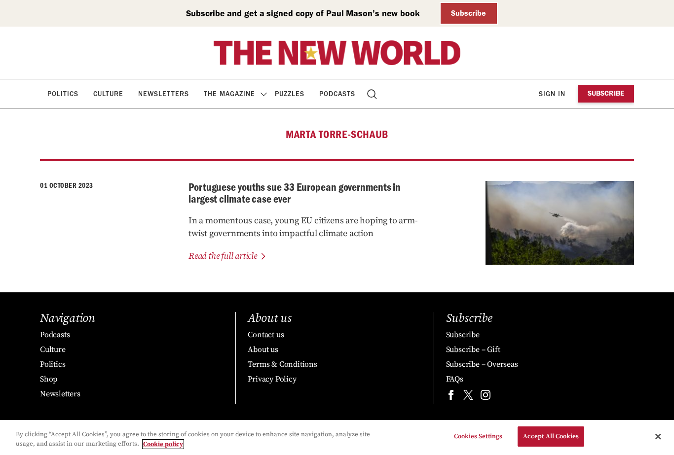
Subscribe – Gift (473, 349)
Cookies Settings (478, 436)
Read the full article (222, 256)
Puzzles (289, 94)
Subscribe (468, 13)
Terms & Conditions (282, 364)
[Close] (658, 436)
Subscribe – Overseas (482, 364)
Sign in (552, 94)
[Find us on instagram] (485, 397)
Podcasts (337, 94)
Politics (62, 94)
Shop (48, 379)
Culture (108, 94)
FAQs (454, 379)
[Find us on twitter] (468, 397)
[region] (337, 437)
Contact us (266, 335)
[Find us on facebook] (451, 397)
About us (263, 349)
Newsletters (163, 94)
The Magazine (229, 94)
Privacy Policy (272, 379)
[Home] (337, 52)
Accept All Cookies (551, 436)
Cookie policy (163, 444)
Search (373, 94)
